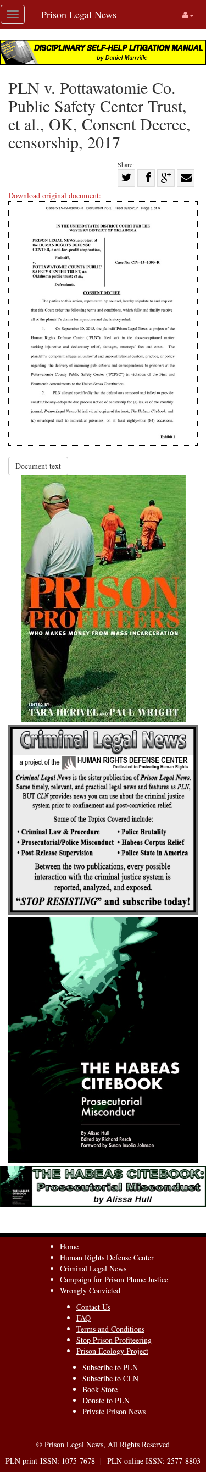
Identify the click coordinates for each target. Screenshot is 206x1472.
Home (69, 1246)
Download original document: (54, 195)
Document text (38, 466)
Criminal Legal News (93, 1268)
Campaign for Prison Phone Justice (114, 1279)
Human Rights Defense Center (107, 1257)
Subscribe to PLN (110, 1367)
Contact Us (93, 1307)
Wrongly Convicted (90, 1290)
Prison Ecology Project (112, 1351)
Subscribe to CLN (110, 1378)
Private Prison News (114, 1411)
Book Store (100, 1389)
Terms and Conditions (110, 1329)
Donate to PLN (106, 1400)
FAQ (83, 1318)
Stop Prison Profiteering (114, 1340)
